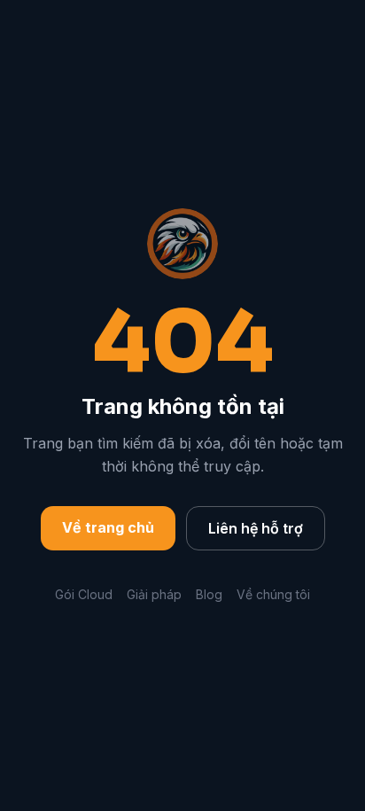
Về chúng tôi (273, 594)
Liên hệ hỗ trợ (255, 528)
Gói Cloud (84, 594)
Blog (209, 594)
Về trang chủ (108, 527)
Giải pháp (154, 594)
